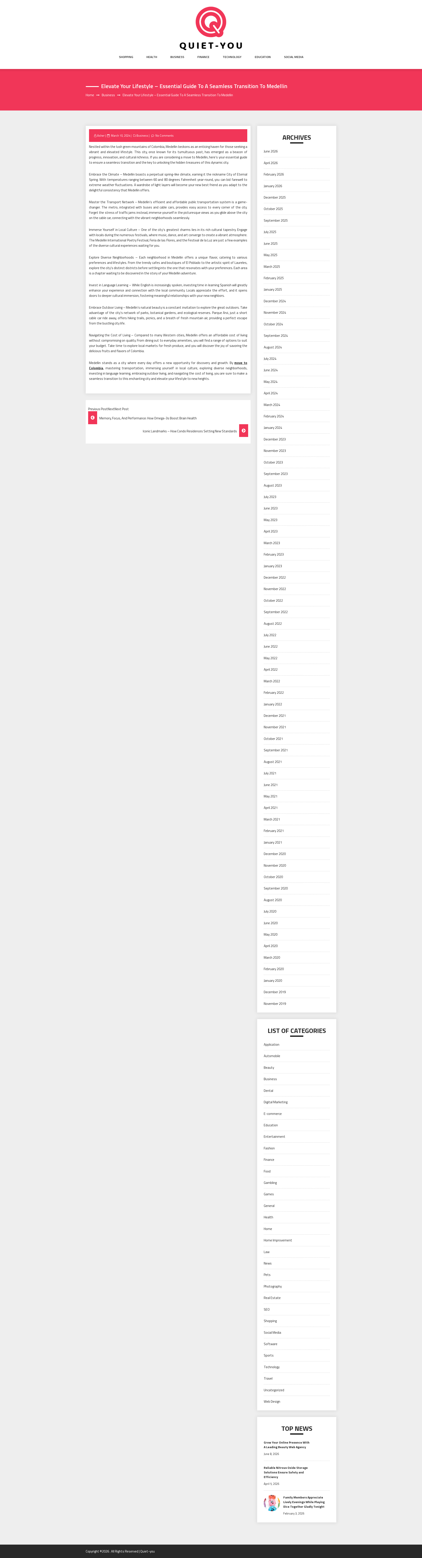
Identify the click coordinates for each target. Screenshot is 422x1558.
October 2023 (273, 462)
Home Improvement (278, 1240)
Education (263, 57)
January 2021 (273, 842)
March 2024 (272, 404)
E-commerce (273, 1113)
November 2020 (275, 865)
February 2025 (274, 278)
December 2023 (275, 439)
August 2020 (273, 899)
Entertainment (274, 1136)
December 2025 (275, 197)
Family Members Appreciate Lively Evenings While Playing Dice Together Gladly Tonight (304, 1502)
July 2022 (270, 635)
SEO (267, 1309)
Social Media (293, 57)
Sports (269, 1355)
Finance (203, 57)
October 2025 (273, 208)
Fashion (269, 1148)
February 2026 (274, 174)
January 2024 (273, 427)
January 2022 (273, 704)
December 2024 (275, 301)
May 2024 (270, 381)
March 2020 (272, 957)
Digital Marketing (275, 1102)
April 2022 (271, 669)
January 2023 (273, 566)
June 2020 (271, 923)
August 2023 (273, 485)
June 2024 (271, 370)
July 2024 (270, 358)
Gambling (270, 1182)
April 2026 (271, 162)
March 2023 (272, 542)
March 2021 (272, 819)
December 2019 (275, 992)
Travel (268, 1378)
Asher (101, 135)
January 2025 (273, 289)
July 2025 (270, 231)
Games (269, 1194)
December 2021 (275, 715)
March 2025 (272, 266)
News (268, 1263)
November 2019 (275, 1003)
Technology (232, 57)
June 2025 (271, 243)
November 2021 (275, 727)
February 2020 (274, 968)
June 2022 (271, 646)
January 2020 (273, 980)
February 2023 (274, 554)
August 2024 (273, 347)
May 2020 (270, 934)
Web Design (272, 1401)
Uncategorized (274, 1390)
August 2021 (273, 761)
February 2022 (274, 692)
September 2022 (276, 611)
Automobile (272, 1055)
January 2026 (273, 185)
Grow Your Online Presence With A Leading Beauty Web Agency (286, 1444)
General (269, 1205)
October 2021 (273, 738)
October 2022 (273, 600)
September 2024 (276, 335)
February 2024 (274, 416)
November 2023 (275, 450)
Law (266, 1251)
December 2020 (275, 853)
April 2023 (271, 531)
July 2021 (270, 773)
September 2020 (276, 888)
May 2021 (270, 796)
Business (177, 57)
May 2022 (270, 658)
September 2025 (276, 220)
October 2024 (273, 324)
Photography (273, 1286)
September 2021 (276, 750)
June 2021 (271, 784)
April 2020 (271, 945)
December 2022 (275, 577)
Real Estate (272, 1297)
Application (271, 1044)
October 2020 (273, 876)
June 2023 (271, 508)
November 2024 (275, 312)
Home (268, 1228)
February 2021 (274, 830)
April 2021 (271, 807)
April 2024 (271, 393)
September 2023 (276, 473)
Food (267, 1171)
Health (151, 57)
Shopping (126, 57)
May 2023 (270, 519)
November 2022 (275, 588)
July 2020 (270, 911)
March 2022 (272, 681)
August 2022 (273, 623)
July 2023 (270, 496)
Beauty (269, 1067)
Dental (268, 1090)
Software (270, 1343)
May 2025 (270, 254)
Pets (267, 1274)
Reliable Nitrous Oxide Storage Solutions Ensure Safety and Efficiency (286, 1472)
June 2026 (271, 151)
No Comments (164, 135)
